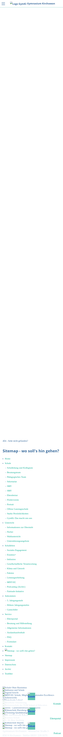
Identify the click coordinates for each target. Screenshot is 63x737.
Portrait (10, 504)
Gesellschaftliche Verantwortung (22, 564)
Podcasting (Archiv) (16, 587)
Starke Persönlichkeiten (17, 513)
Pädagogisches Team (16, 477)
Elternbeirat (12, 495)
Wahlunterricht (14, 536)
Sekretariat (12, 481)
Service (8, 614)
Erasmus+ (11, 555)
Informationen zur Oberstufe (20, 527)
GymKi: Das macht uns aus (19, 518)
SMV (9, 486)
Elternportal (12, 619)
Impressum (10, 660)
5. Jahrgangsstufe (15, 600)
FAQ (9, 637)
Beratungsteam (14, 472)
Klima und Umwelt (15, 568)
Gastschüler (12, 609)
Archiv (8, 669)
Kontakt (8, 646)
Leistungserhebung (15, 577)
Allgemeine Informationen (19, 628)
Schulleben (10, 545)
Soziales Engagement (17, 550)
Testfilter (9, 674)
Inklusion (11, 559)
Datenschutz (10, 664)
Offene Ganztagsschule (17, 509)
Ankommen (10, 596)
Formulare (11, 641)
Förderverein (13, 500)
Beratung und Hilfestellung (19, 623)
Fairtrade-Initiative (15, 591)
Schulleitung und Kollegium (20, 468)
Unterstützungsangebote (18, 541)
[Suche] (20, 651)
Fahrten (10, 573)
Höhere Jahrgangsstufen (18, 605)
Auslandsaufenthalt (16, 632)
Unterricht (9, 523)
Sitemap (8, 655)
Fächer (10, 532)
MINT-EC (11, 582)
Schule (8, 463)
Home (7, 458)
